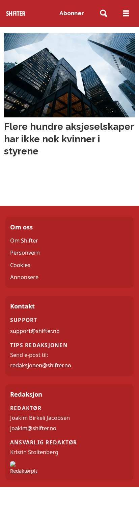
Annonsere (24, 277)
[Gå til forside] (15, 13)
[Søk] (103, 13)
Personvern (25, 252)
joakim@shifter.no (33, 428)
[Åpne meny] (126, 13)
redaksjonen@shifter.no (40, 365)
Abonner (71, 13)
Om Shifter (24, 240)
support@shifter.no (35, 331)
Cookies (20, 265)
